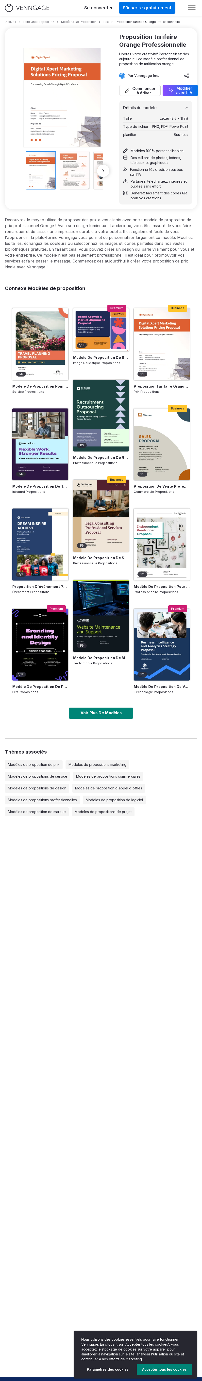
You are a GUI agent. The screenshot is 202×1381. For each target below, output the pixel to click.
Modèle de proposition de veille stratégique (162, 686)
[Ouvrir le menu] (191, 7)
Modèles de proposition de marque (37, 812)
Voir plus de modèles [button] (101, 712)
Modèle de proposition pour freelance (162, 586)
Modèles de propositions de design (37, 788)
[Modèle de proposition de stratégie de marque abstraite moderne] (101, 329)
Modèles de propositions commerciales (108, 776)
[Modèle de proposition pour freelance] (162, 544)
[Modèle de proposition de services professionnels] (101, 516)
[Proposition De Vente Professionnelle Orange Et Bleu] (162, 444)
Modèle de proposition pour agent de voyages (40, 386)
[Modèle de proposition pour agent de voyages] (40, 344)
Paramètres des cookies (108, 1369)
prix (106, 22)
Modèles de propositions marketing (97, 764)
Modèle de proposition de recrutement (101, 457)
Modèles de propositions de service (37, 776)
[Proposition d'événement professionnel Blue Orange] (40, 544)
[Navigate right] (103, 171)
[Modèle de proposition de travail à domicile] (40, 444)
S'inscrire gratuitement (147, 7)
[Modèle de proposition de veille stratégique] (162, 645)
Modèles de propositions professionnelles (42, 800)
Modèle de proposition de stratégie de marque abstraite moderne (101, 357)
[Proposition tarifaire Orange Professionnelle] (162, 344)
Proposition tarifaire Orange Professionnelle (162, 386)
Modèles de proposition (79, 22)
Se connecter (98, 7)
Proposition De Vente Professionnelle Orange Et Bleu (162, 486)
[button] (140, 90)
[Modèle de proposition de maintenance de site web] (101, 616)
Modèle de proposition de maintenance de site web (101, 658)
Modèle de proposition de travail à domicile (40, 486)
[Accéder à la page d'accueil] (27, 8)
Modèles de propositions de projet (103, 812)
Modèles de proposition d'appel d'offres (108, 788)
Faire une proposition (38, 22)
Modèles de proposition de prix (34, 764)
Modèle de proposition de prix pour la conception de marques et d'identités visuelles (40, 686)
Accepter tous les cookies (164, 1369)
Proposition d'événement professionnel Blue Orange (40, 586)
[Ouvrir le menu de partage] (186, 75)
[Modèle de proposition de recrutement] (101, 415)
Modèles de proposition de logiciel (114, 800)
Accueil (10, 22)
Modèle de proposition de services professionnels (101, 558)
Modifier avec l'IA (184, 90)
